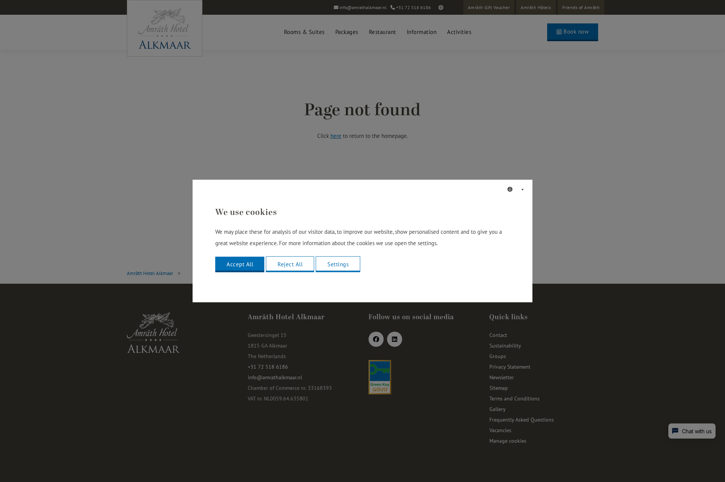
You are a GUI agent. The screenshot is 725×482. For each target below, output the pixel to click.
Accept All (240, 264)
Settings (338, 264)
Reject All (290, 264)
